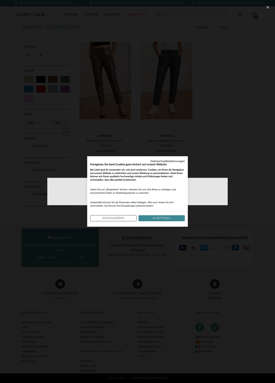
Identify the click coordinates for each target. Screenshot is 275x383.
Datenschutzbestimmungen (168, 161)
